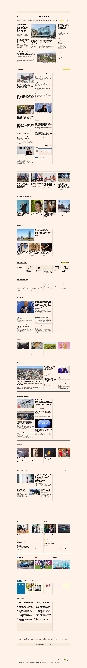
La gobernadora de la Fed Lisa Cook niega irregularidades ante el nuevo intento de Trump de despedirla (63, 53)
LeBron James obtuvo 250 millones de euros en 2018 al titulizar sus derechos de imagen (64, 375)
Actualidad (20, 69)
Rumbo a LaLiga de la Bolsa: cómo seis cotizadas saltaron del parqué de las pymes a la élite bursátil (23, 214)
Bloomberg (59, 378)
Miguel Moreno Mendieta (38, 483)
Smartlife (60, 521)
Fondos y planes (45, 20)
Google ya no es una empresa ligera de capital (49, 283)
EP (38, 413)
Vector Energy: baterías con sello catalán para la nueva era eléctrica (23, 351)
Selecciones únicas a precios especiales (56, 589)
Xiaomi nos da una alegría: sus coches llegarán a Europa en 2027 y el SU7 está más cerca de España (63, 536)
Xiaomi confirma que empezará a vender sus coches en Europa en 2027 (43, 412)
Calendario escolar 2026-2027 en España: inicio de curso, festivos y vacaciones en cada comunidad (23, 185)
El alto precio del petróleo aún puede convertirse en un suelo (49, 539)
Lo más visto (21, 598)
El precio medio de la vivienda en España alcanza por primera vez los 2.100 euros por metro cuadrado (43, 83)
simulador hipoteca (26, 639)
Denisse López (59, 43)
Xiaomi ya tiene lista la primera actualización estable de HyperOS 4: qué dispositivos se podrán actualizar (43, 603)
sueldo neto (32, 639)
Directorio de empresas (65, 271)
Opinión (54, 20)
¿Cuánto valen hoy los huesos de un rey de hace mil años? (64, 459)
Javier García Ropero (20, 160)
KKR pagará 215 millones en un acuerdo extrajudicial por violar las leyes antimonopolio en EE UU (43, 124)
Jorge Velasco (33, 538)
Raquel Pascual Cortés (38, 308)
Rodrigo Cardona (19, 318)
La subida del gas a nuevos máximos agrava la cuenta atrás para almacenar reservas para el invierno (43, 326)
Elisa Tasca (18, 254)
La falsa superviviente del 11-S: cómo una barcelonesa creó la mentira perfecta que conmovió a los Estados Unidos (23, 459)
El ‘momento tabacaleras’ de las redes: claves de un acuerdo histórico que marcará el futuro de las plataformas (64, 185)
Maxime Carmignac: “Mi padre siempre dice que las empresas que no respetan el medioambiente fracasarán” (43, 478)
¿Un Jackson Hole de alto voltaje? (24, 133)
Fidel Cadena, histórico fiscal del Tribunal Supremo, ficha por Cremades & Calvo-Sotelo (36, 542)
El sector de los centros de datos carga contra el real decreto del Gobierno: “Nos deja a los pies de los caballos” (42, 42)
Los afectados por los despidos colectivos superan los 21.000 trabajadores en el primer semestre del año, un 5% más (63, 40)
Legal (32, 521)
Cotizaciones (40, 20)
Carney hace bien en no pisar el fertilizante (49, 544)
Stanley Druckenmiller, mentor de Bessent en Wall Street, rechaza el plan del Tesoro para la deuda (63, 382)
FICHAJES (32, 540)
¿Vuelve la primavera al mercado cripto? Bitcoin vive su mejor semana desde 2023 (34, 253)
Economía (37, 20)
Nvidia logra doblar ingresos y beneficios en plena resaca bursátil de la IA (25, 432)
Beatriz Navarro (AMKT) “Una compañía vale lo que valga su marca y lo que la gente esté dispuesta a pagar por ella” (23, 541)
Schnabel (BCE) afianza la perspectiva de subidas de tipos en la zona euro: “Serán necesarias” (49, 368)
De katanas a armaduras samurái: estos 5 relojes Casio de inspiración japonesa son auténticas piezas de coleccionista (25, 615)
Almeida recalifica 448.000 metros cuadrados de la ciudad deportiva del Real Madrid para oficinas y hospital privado (26, 54)
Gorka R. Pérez (37, 85)
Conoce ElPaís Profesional (65, 262)
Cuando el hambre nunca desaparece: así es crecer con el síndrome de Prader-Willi (36, 459)
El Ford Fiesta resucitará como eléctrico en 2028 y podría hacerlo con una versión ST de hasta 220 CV (25, 570)
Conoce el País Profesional (43, 644)
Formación (24, 580)
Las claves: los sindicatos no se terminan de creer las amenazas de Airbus (37, 284)
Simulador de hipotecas (46, 271)
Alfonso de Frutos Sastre (61, 539)
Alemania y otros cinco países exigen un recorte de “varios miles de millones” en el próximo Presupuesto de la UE (63, 26)
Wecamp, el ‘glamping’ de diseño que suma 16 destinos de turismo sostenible (36, 351)
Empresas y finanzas (29, 20)
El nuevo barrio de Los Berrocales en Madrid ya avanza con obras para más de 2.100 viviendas (63, 214)
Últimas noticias (50, 20)
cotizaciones (56, 639)
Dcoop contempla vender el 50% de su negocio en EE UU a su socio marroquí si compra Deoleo (25, 158)
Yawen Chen (45, 541)
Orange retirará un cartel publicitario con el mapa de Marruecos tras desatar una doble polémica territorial (25, 86)
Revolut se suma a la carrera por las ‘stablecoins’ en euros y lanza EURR (22, 252)
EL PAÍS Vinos (19, 580)
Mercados (34, 20)
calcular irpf (20, 639)
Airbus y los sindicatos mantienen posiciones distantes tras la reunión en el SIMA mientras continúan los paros (64, 57)
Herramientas (21, 262)
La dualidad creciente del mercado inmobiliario (22, 284)
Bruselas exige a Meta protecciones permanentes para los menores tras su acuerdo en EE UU (25, 137)
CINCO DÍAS (18, 290)
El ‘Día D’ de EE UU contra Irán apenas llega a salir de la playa (63, 284)
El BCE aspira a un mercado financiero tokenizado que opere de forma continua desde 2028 (43, 232)
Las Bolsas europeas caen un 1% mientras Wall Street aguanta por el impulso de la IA (23, 41)
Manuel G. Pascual (19, 139)
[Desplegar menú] (18, 16)
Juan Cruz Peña (19, 424)
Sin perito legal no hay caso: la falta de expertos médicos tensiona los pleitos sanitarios (36, 535)
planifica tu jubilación (38, 639)
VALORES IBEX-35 (38, 159)
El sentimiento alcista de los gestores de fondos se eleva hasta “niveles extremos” (46, 490)
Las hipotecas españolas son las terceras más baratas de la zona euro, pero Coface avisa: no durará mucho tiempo (50, 214)
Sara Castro (36, 97)
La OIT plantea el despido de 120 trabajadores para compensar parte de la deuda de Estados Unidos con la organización (43, 304)
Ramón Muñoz (37, 76)
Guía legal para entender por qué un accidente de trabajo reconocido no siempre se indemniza (37, 548)
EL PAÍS (56, 20)
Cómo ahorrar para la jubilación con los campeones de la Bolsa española (21, 491)
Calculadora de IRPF (38, 271)
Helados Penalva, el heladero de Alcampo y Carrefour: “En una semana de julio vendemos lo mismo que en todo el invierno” (64, 352)
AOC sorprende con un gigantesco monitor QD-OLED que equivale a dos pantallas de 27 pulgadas (63, 549)
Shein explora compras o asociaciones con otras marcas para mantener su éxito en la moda (43, 133)
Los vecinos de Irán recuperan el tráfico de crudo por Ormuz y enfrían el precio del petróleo (23, 28)
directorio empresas (50, 639)
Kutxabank (67, 470)
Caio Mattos (18, 33)
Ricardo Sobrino (46, 218)
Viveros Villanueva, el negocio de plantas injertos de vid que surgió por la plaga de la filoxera (50, 351)
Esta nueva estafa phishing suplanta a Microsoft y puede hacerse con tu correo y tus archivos (63, 543)
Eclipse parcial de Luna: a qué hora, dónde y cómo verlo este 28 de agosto (49, 458)
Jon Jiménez (32, 44)
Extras (19, 339)
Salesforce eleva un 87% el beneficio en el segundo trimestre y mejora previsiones (43, 430)
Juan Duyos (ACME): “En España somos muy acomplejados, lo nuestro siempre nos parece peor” (22, 535)
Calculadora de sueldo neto (29, 271)
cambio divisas (44, 639)
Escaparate (29, 580)
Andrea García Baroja (20, 549)
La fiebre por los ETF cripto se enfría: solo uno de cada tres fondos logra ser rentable (46, 253)
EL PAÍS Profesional (35, 580)
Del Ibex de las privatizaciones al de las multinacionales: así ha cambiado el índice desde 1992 (25, 117)
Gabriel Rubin (46, 545)
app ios (62, 639)
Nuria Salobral (37, 328)
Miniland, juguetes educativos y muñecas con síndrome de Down (50, 184)
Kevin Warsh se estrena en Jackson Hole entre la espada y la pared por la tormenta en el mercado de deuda (25, 126)
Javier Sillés (36, 571)
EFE (44, 382)
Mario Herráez (19, 573)
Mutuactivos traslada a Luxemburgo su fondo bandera (33, 497)
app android (66, 639)
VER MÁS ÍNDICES (43, 159)
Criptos (19, 225)
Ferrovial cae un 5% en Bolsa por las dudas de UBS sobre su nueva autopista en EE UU (29, 383)
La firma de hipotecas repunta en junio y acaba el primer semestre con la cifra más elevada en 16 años (43, 316)
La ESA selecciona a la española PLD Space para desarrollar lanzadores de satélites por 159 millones (43, 74)
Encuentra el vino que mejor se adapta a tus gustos (48, 589)
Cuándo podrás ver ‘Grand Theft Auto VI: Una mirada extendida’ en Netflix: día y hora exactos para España (43, 611)
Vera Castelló (46, 187)
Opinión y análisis (22, 279)
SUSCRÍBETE (61, 20)
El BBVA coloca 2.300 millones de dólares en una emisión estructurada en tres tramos (50, 380)
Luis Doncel (18, 434)
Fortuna (19, 521)
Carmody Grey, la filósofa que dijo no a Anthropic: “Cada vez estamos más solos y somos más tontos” (37, 214)
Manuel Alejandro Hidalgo (34, 186)
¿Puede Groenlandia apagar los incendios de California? (61, 570)
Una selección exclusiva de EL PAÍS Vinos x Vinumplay (32, 593)
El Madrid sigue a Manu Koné (41, 569)
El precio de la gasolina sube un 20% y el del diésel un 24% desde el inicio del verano (25, 316)
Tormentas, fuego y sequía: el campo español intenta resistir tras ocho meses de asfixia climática (25, 325)
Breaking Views (47, 521)
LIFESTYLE (59, 541)
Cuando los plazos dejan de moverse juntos (37, 184)
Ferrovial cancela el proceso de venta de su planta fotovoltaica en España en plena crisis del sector (24, 422)
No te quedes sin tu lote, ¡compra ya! (65, 589)
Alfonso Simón (19, 57)
